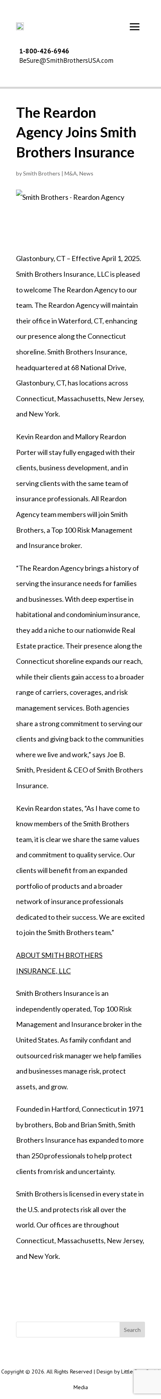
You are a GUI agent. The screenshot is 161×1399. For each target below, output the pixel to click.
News (86, 173)
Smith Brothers (41, 173)
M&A (70, 173)
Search (132, 1329)
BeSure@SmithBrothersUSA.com (66, 60)
